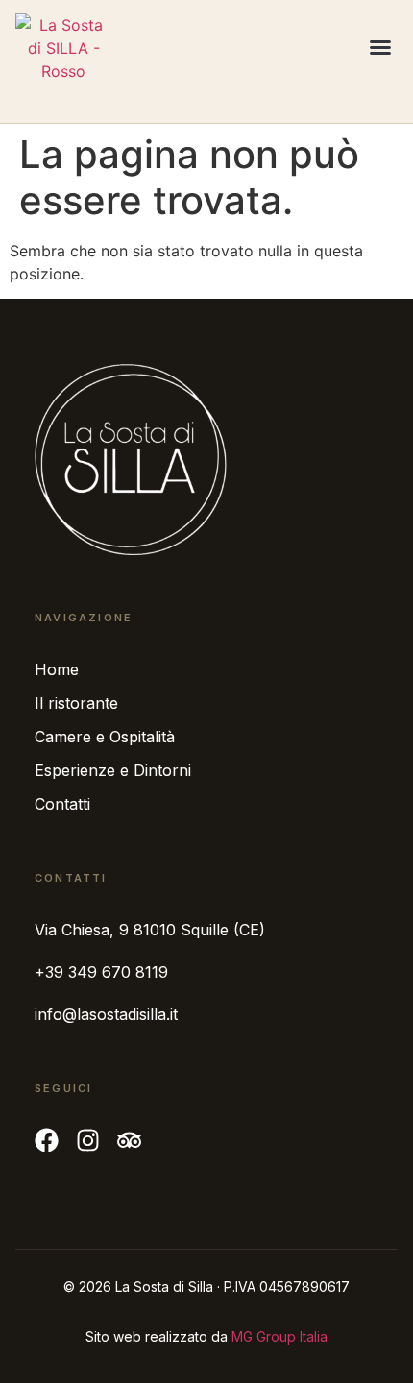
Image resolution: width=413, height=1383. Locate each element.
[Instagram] (88, 1140)
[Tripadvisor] (129, 1140)
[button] (380, 47)
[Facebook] (47, 1140)
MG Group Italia (279, 1336)
